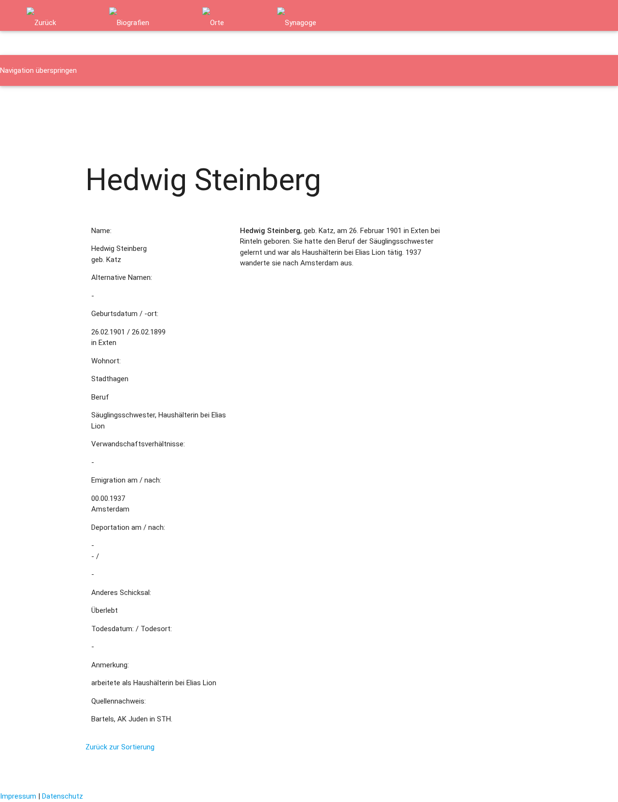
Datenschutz (62, 796)
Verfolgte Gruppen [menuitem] (144, 101)
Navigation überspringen (38, 70)
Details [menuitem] (89, 132)
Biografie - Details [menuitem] (35, 132)
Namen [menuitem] (18, 101)
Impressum (18, 796)
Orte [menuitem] (86, 101)
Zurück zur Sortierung (119, 747)
